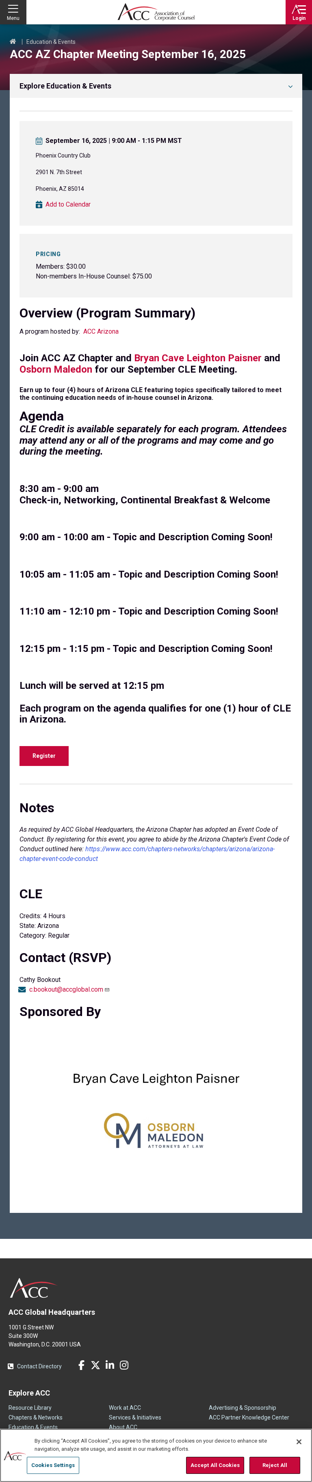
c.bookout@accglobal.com (66, 989)
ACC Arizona (101, 331)
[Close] (299, 1442)
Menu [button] (13, 18)
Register (44, 756)
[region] (156, 1455)
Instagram (123, 1365)
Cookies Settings (53, 1465)
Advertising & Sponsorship (242, 1407)
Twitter (95, 1365)
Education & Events (51, 42)
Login (299, 18)
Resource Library (30, 1407)
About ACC (123, 1427)
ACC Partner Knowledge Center (249, 1417)
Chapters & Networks (36, 1417)
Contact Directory (39, 1366)
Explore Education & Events (65, 86)
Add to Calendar (68, 204)
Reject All (274, 1465)
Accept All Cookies (215, 1465)
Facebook (81, 1365)
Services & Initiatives (135, 1417)
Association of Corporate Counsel (156, 12)
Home (13, 42)
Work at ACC (125, 1407)
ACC (34, 1288)
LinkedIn (109, 1365)
